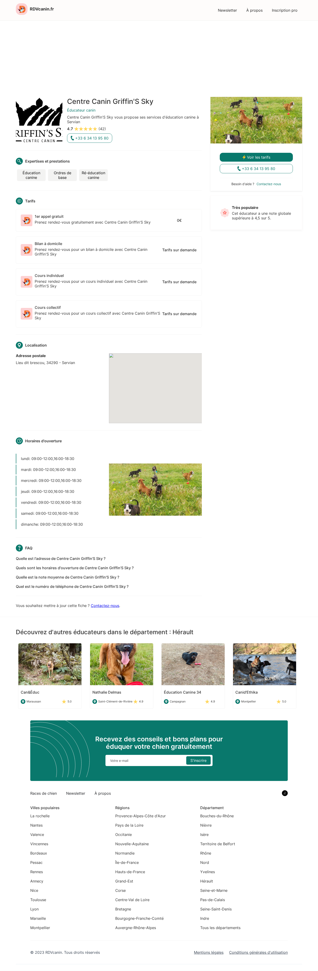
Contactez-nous (105, 605)
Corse (120, 890)
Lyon (34, 909)
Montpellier (40, 927)
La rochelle (40, 816)
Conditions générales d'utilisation (258, 952)
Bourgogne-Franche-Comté (139, 918)
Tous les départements (220, 927)
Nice (34, 890)
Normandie (125, 853)
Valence (37, 834)
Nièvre (206, 825)
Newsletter (227, 10)
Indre (204, 918)
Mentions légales (208, 952)
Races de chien (43, 793)
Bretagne (123, 909)
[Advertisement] (159, 55)
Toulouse (38, 899)
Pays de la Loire (129, 825)
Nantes (36, 825)
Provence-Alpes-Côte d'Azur (140, 816)
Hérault (206, 881)
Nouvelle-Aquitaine (132, 844)
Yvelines (207, 871)
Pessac (36, 862)
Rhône (205, 853)
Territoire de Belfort (217, 844)
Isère (204, 834)
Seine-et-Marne (213, 890)
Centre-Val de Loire (132, 899)
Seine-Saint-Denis (216, 909)
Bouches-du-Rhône (217, 816)
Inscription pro (285, 10)
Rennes (36, 871)
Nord (204, 862)
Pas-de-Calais (212, 899)
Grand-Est (124, 881)
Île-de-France (127, 862)
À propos (254, 10)
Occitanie (123, 834)
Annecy (36, 881)
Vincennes (39, 844)
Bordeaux (38, 853)
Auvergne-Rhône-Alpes (135, 927)
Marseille (38, 918)
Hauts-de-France (130, 871)
